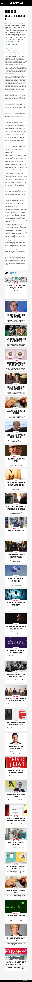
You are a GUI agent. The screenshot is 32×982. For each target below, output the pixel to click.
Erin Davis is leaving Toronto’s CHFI (16, 939)
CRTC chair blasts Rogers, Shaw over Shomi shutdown (16, 651)
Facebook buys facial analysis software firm (16, 579)
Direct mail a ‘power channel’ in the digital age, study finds (16, 699)
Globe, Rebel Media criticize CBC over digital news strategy (16, 723)
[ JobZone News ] (16, 456)
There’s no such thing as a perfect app (16, 843)
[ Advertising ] (16, 768)
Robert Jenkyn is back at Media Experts (16, 460)
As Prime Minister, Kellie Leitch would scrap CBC (16, 316)
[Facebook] (12, 11)
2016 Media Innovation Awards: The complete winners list (16, 484)
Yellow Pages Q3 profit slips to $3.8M (16, 795)
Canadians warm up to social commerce (16, 412)
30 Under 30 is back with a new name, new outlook (16, 286)
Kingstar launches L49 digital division (16, 891)
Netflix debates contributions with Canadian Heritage (16, 388)
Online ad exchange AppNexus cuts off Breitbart (16, 436)
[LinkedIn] (6, 11)
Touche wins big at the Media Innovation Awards (16, 555)
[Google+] (9, 11)
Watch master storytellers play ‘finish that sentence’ (16, 627)
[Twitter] (15, 11)
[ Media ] (16, 283)
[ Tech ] (16, 432)
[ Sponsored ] (16, 600)
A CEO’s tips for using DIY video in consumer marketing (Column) (16, 507)
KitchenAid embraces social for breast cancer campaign (16, 364)
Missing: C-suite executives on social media (16, 603)
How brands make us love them (16, 915)
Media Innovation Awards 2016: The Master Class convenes (16, 675)
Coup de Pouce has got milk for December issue (16, 867)
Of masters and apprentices (16, 530)
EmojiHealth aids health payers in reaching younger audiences (16, 819)
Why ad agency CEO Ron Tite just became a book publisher (16, 771)
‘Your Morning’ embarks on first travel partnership (16, 340)
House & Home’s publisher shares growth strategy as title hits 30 (16, 963)
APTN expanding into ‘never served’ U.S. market (16, 747)
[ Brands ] (16, 360)
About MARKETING (21, 980)
